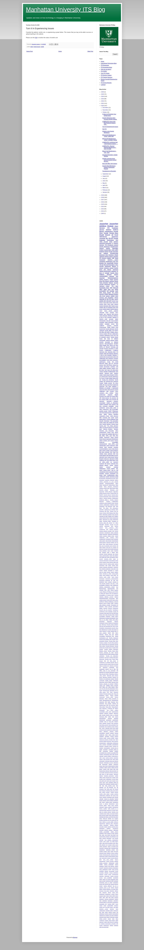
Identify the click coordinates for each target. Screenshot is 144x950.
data (105, 307)
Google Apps (113, 233)
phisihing (109, 853)
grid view (108, 320)
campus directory (113, 529)
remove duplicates (113, 872)
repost (109, 874)
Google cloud (114, 424)
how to (101, 273)
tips (105, 263)
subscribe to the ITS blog (106, 299)
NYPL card (109, 435)
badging (116, 721)
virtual (110, 920)
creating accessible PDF (112, 752)
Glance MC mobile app (108, 422)
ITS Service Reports (106, 82)
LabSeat (103, 84)
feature (104, 547)
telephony (111, 255)
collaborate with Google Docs (108, 537)
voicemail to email (113, 476)
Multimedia (115, 680)
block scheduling (112, 724)
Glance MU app (109, 634)
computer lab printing (106, 393)
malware (116, 338)
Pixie (111, 384)
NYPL (100, 514)
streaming (101, 899)
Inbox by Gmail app (104, 665)
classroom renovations (113, 534)
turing (106, 581)
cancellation (102, 733)
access (112, 440)
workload (116, 925)
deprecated (104, 764)
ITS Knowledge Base (106, 67)
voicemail (102, 278)
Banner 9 (115, 266)
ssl (117, 575)
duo (115, 335)
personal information (104, 560)
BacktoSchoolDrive (109, 483)
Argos (107, 312)
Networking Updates (107, 514)
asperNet (116, 718)
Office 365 (106, 353)
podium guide (111, 563)
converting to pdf (110, 539)
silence (109, 892)
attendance (108, 719)
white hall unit (110, 922)
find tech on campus (111, 547)
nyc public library (114, 841)
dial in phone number (104, 450)
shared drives (106, 470)
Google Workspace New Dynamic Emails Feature (109, 118)
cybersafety (102, 761)
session (116, 572)
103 (117, 588)
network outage (108, 256)
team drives (115, 577)
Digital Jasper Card (112, 327)
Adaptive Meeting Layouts (106, 596)
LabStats (110, 434)
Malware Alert (112, 512)
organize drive (107, 848)
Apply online (115, 600)
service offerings (108, 886)
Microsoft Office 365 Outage (109, 163)
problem (101, 323)
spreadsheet (102, 471)
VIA (110, 705)
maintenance (109, 231)
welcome (101, 343)
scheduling (115, 882)
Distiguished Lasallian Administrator (107, 618)
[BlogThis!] (52, 44)
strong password (110, 471)
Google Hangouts (110, 328)
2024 (102, 96)
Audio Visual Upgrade (108, 374)
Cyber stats (106, 613)
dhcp (104, 766)
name (103, 835)
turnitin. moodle (108, 913)
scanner (108, 572)
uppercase (112, 917)
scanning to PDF (110, 881)
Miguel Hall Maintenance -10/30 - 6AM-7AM (109, 135)
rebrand (106, 871)
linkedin (109, 818)
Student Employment (105, 271)
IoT (100, 667)
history (103, 802)
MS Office (102, 435)
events (108, 361)
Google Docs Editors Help (105, 639)
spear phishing (106, 575)
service (101, 886)
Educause (109, 621)
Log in (111, 669)
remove (101, 570)
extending (108, 784)
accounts (111, 319)
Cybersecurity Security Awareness (109, 376)
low (117, 820)
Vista (100, 708)
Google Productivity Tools (105, 496)
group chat (115, 795)
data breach (115, 448)
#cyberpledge (102, 478)
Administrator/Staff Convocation (107, 598)
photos (101, 854)
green (108, 550)
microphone (115, 828)
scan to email (102, 572)
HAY (105, 660)
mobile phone (114, 831)
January (105, 192)
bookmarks (101, 726)
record (116, 871)
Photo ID (116, 693)
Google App (102, 328)
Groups (101, 660)
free (117, 452)
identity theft (105, 455)
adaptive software (108, 713)
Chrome (116, 279)
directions (108, 542)
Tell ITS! (104, 129)
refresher (106, 872)
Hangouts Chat (103, 351)
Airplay (106, 251)
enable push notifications (105, 779)
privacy (108, 463)
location (116, 818)
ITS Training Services (106, 77)
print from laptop (108, 859)
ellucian (101, 775)
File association (114, 420)
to (117, 407)
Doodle (101, 314)
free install (106, 396)
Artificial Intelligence (109, 601)
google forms (107, 549)
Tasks (109, 701)
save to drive (102, 881)
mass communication (104, 555)
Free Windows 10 (103, 629)
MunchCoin (102, 682)
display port (113, 542)
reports (105, 874)
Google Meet (107, 250)
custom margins (109, 757)
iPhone (110, 365)
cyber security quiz (107, 759)
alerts (114, 356)
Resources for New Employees (110, 519)
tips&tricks (101, 581)
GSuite (116, 255)
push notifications (103, 869)
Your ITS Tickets (105, 73)
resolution (107, 323)
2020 (102, 105)
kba (105, 338)
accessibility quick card (105, 711)
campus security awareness (105, 729)
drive (106, 255)
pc (117, 558)
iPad (107, 365)
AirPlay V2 (102, 346)
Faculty (111, 251)
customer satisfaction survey (106, 335)
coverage (116, 539)
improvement (112, 803)
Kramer (116, 330)
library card (108, 816)
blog (107, 529)
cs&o (100, 757)
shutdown (112, 890)
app (117, 356)
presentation (102, 402)
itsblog (113, 552)
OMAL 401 (102, 384)
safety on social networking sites (110, 879)
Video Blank (102, 706)
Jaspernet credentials (108, 667)
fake (103, 785)
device (100, 766)
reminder (112, 291)
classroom (115, 236)
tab (114, 907)
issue (106, 457)
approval (110, 718)
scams (116, 570)
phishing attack (106, 309)
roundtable (115, 877)
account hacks (109, 356)
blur (117, 724)
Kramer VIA (104, 434)
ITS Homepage (105, 65)
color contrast (102, 744)
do (117, 542)
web (105, 301)
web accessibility (114, 409)
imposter (104, 552)
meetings (103, 399)
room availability (108, 877)
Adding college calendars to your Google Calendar (108, 482)
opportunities (102, 340)
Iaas (116, 662)
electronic (116, 774)
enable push (115, 777)
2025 (102, 94)
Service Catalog (103, 333)
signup (116, 297)
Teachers (113, 701)
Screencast (102, 697)
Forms (103, 378)
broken (116, 726)
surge (116, 904)
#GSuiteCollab (114, 253)
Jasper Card (110, 432)
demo (116, 393)
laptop (116, 813)
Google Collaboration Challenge (108, 350)
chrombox (107, 736)
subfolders (104, 900)
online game (115, 844)
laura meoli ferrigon (113, 815)
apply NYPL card (113, 443)
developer (116, 764)
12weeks (101, 590)
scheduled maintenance (106, 261)
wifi (112, 235)
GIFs (113, 632)
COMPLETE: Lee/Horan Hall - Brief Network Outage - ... (110, 143)
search (112, 572)
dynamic (111, 772)
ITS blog (115, 286)
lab (117, 397)
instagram (101, 807)
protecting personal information (111, 867)
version (109, 918)
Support (101, 248)
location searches (103, 820)
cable (116, 445)
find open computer (104, 452)
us (112, 342)
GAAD (109, 632)
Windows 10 (114, 271)
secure (112, 323)
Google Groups (107, 494)
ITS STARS (104, 71)
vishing (113, 920)
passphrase (102, 849)
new (117, 276)
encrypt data (115, 779)
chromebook (107, 532)
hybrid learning (105, 397)
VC (114, 522)
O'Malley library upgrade (112, 685)
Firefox (101, 422)
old (106, 844)
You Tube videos (112, 710)
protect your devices (109, 866)
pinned (108, 562)
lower (100, 821)
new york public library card (111, 460)
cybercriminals (115, 540)
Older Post (90, 51)
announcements (103, 443)
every (104, 782)
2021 (102, 103)
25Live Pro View (114, 345)
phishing (108, 229)
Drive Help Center (107, 302)
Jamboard (115, 269)
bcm (113, 289)
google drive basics (104, 793)
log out (109, 820)
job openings (113, 397)
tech (106, 370)
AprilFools (101, 601)
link (36, 37)
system (111, 907)
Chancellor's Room (104, 416)
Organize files (106, 690)
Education (115, 491)
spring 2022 (112, 895)
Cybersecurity (102, 327)
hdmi (114, 453)
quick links (113, 568)
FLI (100, 378)
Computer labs (106, 417)
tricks (105, 475)
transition (105, 371)
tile (111, 580)
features (111, 283)
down (31, 46)
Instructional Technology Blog (109, 63)
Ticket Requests (103, 315)
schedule (116, 881)
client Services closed (113, 389)
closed (116, 535)
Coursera (101, 613)
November (105, 110)
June (104, 180)
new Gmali (113, 835)
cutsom (101, 759)
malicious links (109, 823)
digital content (107, 767)
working (111, 925)
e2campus (115, 772)
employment (102, 394)
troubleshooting (111, 371)
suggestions (115, 902)
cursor (103, 757)
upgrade (107, 273)
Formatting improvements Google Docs (108, 628)
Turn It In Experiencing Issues (110, 126)
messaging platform (104, 828)
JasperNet (103, 224)
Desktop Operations (109, 348)
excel (107, 782)
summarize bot (103, 904)
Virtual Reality (115, 706)
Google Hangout (106, 424)
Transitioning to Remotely (109, 171)
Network (107, 235)
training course (112, 912)
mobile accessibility (104, 831)
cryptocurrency (114, 756)
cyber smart (115, 759)
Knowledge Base (104, 287)
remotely (101, 342)
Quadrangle (115, 384)
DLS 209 (114, 613)
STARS (106, 294)
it (110, 552)
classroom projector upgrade (106, 739)
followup (104, 790)
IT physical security (109, 662)
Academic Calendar (109, 480)
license (116, 457)
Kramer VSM (106, 512)
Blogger (75, 937)
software (106, 253)
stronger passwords (109, 899)
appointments (102, 718)
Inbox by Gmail (114, 664)
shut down (106, 890)
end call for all (102, 780)
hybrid (100, 455)
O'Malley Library (114, 332)
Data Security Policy (110, 614)
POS (108, 692)
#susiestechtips (111, 588)
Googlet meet (108, 659)
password (101, 401)
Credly (112, 417)
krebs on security (111, 813)
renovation (107, 342)
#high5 (109, 411)
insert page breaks (113, 805)
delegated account (108, 762)
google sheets (114, 337)
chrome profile (102, 738)
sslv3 (104, 897)
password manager (112, 401)
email (110, 241)
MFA (111, 287)
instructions (111, 322)
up (104, 915)
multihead (101, 460)
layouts (105, 554)
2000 (102, 213)
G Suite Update (108, 378)
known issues (37, 46)
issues (101, 338)
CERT (112, 603)
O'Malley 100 (111, 516)
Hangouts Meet (112, 351)
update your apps (110, 915)
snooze (113, 894)
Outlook (101, 307)
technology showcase (104, 580)
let (112, 338)
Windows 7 (115, 386)
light (112, 816)
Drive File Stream (104, 281)
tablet (116, 907)
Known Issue (115, 305)
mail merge (112, 458)
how (117, 453)
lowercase (110, 554)
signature (104, 892)
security (116, 283)
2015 (102, 204)
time (117, 580)
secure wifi (101, 884)
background (115, 388)
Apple (111, 279)
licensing (101, 458)
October (105, 112)
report (100, 310)
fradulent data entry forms (112, 790)
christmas (101, 736)
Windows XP (111, 708)
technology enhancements (111, 578)
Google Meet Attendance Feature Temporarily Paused (108, 167)
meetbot (109, 826)
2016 (102, 202)
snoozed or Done (107, 573)
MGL (115, 669)
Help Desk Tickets (105, 292)
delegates (116, 762)
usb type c (113, 583)
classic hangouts (103, 534)
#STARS (116, 343)
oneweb (110, 844)
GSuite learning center (104, 493)
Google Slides (108, 330)
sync (104, 907)
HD (108, 660)
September (106, 174)
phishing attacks (114, 309)
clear (114, 739)
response (101, 876)
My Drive (115, 383)
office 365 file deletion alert (108, 843)
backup (108, 296)
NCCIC (106, 682)
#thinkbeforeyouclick (110, 478)
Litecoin (107, 669)
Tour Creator (108, 703)
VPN (108, 333)
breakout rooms (111, 726)
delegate (101, 762)
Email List (110, 623)
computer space (108, 746)
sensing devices (114, 884)
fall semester (110, 787)
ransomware (107, 366)
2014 (102, 206)
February (105, 190)
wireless (116, 241)
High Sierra (113, 660)
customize (116, 757)
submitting (115, 900)
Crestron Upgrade (112, 325)
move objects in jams (109, 833)
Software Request (105, 274)
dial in (106, 766)
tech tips (115, 261)
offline (107, 399)
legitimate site (102, 816)
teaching (112, 908)
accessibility (115, 442)
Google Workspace (104, 246)
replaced (101, 874)
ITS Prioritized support (111, 245)
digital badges (102, 542)
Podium (101, 437)
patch (108, 851)
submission (110, 900)
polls (106, 565)
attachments (102, 719)
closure (101, 268)
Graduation (102, 506)
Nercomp (114, 682)
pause (112, 851)
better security (105, 724)
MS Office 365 (102, 332)
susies (104, 905)
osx (111, 462)
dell (100, 764)
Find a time (115, 626)
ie (103, 803)
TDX (106, 701)
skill (117, 470)
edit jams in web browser (106, 774)
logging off (113, 820)
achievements (115, 711)
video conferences (104, 409)
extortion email (114, 784)
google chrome (114, 792)
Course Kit (115, 611)
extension (110, 394)
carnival (116, 733)
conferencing (102, 539)
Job (113, 330)
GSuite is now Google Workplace (108, 132)
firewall (116, 789)
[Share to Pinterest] (57, 44)
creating (111, 751)
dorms (100, 544)
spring (107, 895)
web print (108, 301)
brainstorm (112, 445)
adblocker (116, 713)
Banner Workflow (113, 414)
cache (103, 728)
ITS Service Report (107, 427)
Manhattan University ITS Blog (65, 9)
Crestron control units (104, 488)
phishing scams (113, 260)
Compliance (115, 609)
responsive (107, 876)
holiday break (109, 802)
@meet (107, 593)
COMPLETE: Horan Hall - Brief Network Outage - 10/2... (109, 123)
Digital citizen (114, 616)
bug (100, 728)
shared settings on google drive (110, 889)
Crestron (112, 312)
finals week (109, 789)
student (113, 368)
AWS (113, 412)
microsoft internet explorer (105, 830)
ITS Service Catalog (106, 75)
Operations (112, 265)
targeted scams (103, 908)
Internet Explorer (107, 429)
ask (111, 333)
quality (109, 869)
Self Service (115, 314)
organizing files (114, 848)
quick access (115, 869)
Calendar (115, 256)
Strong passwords (107, 439)
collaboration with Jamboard (106, 358)
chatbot (113, 296)
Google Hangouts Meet (105, 305)
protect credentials (108, 864)
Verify (117, 705)
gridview (101, 453)
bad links (111, 721)
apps (109, 289)
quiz (117, 568)
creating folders (107, 756)
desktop (110, 764)
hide (100, 802)
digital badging (111, 766)
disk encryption (113, 770)
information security (113, 455)
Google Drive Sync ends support (108, 304)
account (111, 524)
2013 (102, 209)
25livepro (105, 591)
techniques (101, 578)
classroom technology (105, 243)
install (106, 322)
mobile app (103, 557)
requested (110, 570)
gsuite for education (109, 798)
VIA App (113, 705)
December (105, 107)
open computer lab (113, 399)
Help (114, 506)
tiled (114, 580)
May (104, 183)
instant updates (108, 807)
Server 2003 (109, 697)
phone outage (102, 562)
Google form (102, 425)
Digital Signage (109, 491)
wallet (116, 920)
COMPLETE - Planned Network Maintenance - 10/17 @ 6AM (109, 147)
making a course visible (107, 821)
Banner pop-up (103, 603)
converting (105, 749)
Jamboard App (109, 381)
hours (100, 803)
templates (101, 473)
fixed (100, 790)
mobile (116, 458)
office (100, 843)
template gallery (109, 910)
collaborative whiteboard (112, 743)
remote (111, 465)
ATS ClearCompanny (107, 412)
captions (112, 733)
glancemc (101, 549)
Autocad (116, 601)
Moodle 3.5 (115, 677)
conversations (107, 747)
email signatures (114, 450)
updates (110, 581)
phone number (114, 853)
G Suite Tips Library (112, 629)
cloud (105, 447)
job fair (113, 810)
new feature (112, 557)
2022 (102, 101)
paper (114, 558)
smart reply (115, 892)
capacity (107, 733)
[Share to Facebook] (56, 44)
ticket (103, 912)
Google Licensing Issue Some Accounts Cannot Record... (109, 160)
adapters (101, 713)
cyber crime (109, 360)
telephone (102, 255)
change (101, 447)
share (100, 573)
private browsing (103, 863)
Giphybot (101, 634)
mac (114, 554)
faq (115, 787)
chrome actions (114, 736)
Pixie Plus (115, 435)
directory (107, 770)
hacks (105, 453)
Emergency (107, 420)
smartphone (108, 894)
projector (114, 404)
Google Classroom (113, 637)
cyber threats (108, 540)
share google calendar (111, 310)
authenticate (115, 719)
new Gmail (107, 835)
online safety (105, 462)
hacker (100, 800)
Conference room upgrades (105, 611)
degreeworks (102, 320)
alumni (116, 716)
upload (108, 917)
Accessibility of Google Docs (106, 595)
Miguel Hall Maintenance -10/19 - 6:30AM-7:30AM (109, 139)
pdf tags (116, 851)
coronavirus (105, 751)
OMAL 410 (105, 687)
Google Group (108, 647)
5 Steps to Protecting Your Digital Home (109, 114)
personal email (102, 853)
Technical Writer (107, 521)
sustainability (110, 905)
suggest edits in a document (105, 902)
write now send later (103, 927)
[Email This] (50, 44)
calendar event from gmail (111, 728)
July (104, 178)
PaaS (111, 692)
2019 (102, 195)
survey (116, 299)
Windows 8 (110, 315)
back (112, 526)
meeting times (115, 826)
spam (104, 895)
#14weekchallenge (113, 278)
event (100, 782)
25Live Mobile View (104, 345)
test (100, 912)
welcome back (109, 373)
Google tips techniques (108, 379)
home (112, 550)
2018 (102, 197)
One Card (107, 384)
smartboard (102, 894)
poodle (106, 856)
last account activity (104, 815)
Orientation (112, 690)
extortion (114, 545)
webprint (116, 342)
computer (110, 447)
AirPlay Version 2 (104, 279)
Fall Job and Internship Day (105, 626)
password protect (110, 849)
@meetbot (101, 480)
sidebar (116, 890)
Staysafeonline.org (107, 700)
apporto (101, 526)
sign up (113, 470)
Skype (106, 698)
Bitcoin (108, 603)
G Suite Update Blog (111, 631)
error (117, 780)
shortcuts (101, 890)
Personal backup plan (108, 693)
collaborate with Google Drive (108, 391)
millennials (115, 830)
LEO (117, 667)
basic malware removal (105, 723)
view (117, 371)
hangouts (110, 453)
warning (101, 373)
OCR (100, 687)
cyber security (103, 241)
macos (116, 554)
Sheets (116, 281)
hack (105, 365)
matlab (105, 826)
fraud (114, 452)
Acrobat (116, 595)
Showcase (101, 386)
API (110, 593)
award (107, 445)
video (113, 918)
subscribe (101, 312)
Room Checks (114, 695)
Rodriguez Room (103, 695)
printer (109, 565)
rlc (113, 570)
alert (113, 716)
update (101, 301)
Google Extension (110, 646)
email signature (109, 544)
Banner (101, 231)
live (113, 818)
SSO (117, 240)
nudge (107, 841)
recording (101, 872)
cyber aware (102, 540)
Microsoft (106, 265)
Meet (117, 512)
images (106, 803)
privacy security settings (112, 861)
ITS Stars (106, 508)
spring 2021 (113, 575)
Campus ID (105, 485)
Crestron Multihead (110, 419)
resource (108, 467)
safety (100, 879)
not (100, 462)
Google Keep (115, 494)
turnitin (42, 46)
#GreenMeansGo (109, 343)
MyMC (108, 332)
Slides (105, 289)
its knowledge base (110, 307)
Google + (113, 284)
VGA (107, 705)
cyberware (107, 761)
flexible (116, 394)
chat (113, 531)
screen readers (111, 468)
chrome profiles (110, 738)
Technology (110, 240)
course (110, 448)
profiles (101, 864)
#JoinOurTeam (102, 588)
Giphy (116, 632)
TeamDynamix (114, 246)
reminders (112, 366)
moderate (101, 833)
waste (105, 922)
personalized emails (113, 560)
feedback (101, 251)
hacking (104, 800)
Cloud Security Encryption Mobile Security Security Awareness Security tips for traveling (108, 608)
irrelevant (109, 810)
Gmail (116, 235)
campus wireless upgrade (105, 531)
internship (101, 457)
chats (106, 734)
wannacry (101, 922)
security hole (107, 884)
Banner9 (108, 346)
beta (100, 724)
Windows (111, 353)
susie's (100, 905)
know (108, 338)
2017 (102, 199)
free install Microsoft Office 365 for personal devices (108, 363)
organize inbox (108, 558)
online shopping (103, 846)
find (113, 789)
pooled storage (111, 856)
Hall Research (108, 506)
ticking (106, 912)
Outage (110, 226)
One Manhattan (111, 688)
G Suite (116, 348)
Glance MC (115, 302)
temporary (116, 910)
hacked (116, 798)
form (111, 452)
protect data (115, 565)
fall (105, 787)
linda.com (105, 818)
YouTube (107, 524)
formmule (101, 396)
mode (108, 557)
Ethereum (104, 624)
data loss (112, 761)
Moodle (101, 235)
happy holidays (110, 800)
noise (104, 841)
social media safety (111, 407)
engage (114, 780)
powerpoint (104, 858)
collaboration (115, 333)
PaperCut (109, 314)
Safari (100, 521)
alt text (116, 524)
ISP (104, 381)
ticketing (101, 263)
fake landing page (110, 785)
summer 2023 (111, 904)
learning (116, 322)
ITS (108, 228)
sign (100, 892)
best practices (114, 723)
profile (116, 863)
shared (112, 887)
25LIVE (110, 238)
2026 (102, 92)
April (104, 185)
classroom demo (103, 389)
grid (111, 795)
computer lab (103, 238)
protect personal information (106, 567)
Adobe (105, 414)
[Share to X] (54, 44)
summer (116, 471)
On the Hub (105, 688)
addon (109, 716)
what (111, 585)
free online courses (104, 792)
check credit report (113, 734)
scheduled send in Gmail (105, 882)
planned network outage (112, 340)
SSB (113, 258)
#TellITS (115, 229)
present (109, 858)
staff (107, 897)
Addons (116, 596)
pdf (105, 463)
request (105, 570)
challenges (101, 734)
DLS (110, 613)
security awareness (104, 284)
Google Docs (114, 273)
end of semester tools (107, 545)
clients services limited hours (106, 535)
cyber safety (115, 250)
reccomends (111, 871)
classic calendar (114, 532)
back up (106, 721)
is (111, 810)
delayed (116, 761)
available (101, 721)
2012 (102, 211)
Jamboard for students (109, 509)
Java (105, 314)
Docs (116, 312)
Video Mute (108, 706)
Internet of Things (114, 665)
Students (101, 256)
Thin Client (108, 386)
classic (116, 738)
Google (106, 233)
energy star (109, 780)
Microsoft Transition (107, 677)
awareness (107, 526)
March (104, 187)
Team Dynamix (103, 283)
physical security (106, 854)
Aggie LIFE (109, 600)
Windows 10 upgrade (104, 388)
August (105, 176)
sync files (107, 907)
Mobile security (108, 383)
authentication (102, 445)
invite (108, 552)
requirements (115, 874)
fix (117, 547)
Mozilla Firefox (108, 680)
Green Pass (115, 659)
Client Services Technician (111, 486)
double (102, 772)
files (105, 789)
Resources (107, 437)
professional (111, 863)
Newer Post (29, 51)
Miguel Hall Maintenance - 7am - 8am (109, 151)
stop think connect (113, 897)
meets (111, 555)
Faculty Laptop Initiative (112, 624)
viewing (106, 920)
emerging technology (109, 775)
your (117, 586)
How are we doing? (106, 69)
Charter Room (112, 485)
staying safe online (104, 577)
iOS (108, 291)
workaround (106, 925)
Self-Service (103, 236)
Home (60, 51)
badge (116, 319)
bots (106, 726)
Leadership (102, 669)
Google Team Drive (113, 651)
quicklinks (101, 871)
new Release (113, 836)
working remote (103, 411)
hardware (116, 800)
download (107, 772)
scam (116, 291)
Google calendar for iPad (106, 652)
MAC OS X (115, 434)
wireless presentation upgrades (108, 923)
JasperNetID (110, 263)
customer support (108, 268)
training (108, 248)
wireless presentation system (107, 586)
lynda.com (106, 458)
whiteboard (115, 585)
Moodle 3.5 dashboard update (106, 678)
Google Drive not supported (108, 644)
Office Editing (111, 687)
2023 (102, 98)
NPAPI (109, 682)
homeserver (115, 802)
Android (113, 301)
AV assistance (115, 593)
